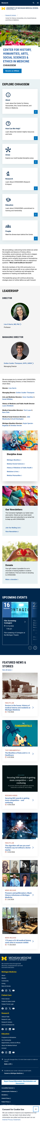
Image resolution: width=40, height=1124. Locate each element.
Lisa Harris (12, 388)
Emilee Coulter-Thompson (25, 393)
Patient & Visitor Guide (8, 1001)
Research (5, 1013)
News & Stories (6, 986)
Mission (4, 978)
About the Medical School (9, 1045)
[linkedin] (10, 1029)
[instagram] (6, 990)
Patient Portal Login (8, 1004)
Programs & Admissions (9, 1037)
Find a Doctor (6, 999)
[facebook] (3, 990)
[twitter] (10, 990)
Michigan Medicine (9, 972)
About (3, 975)
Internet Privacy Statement (11, 1120)
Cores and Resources (8, 1024)
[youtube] (13, 990)
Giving (3, 983)
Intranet (4, 1048)
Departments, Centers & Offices (11, 1042)
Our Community (6, 1040)
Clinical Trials (5, 1016)
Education (5, 1034)
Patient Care (6, 995)
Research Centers (7, 1022)
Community (5, 981)
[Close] (36, 1109)
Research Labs (6, 1019)
